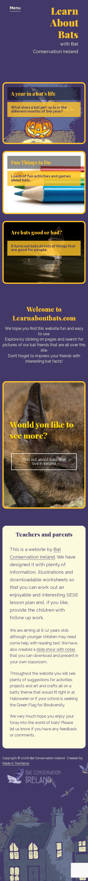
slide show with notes (55, 649)
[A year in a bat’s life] (44, 142)
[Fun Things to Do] (44, 212)
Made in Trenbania (15, 763)
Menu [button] (15, 8)
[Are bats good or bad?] (44, 282)
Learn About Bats (64, 22)
